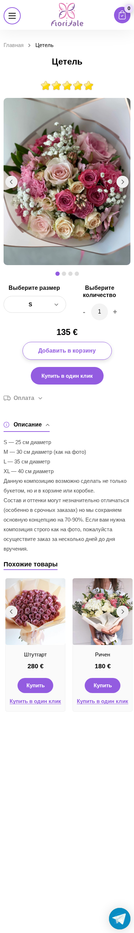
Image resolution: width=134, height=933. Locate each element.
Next (122, 182)
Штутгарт (35, 654)
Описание (28, 424)
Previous (11, 182)
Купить (35, 685)
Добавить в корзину (67, 351)
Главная (14, 45)
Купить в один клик (67, 376)
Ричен (102, 654)
